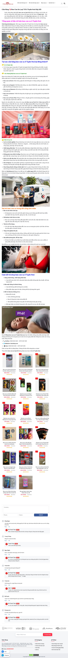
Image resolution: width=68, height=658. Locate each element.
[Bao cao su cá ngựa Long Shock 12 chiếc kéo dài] (9, 458)
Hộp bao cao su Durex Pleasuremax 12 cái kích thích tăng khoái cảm (25, 420)
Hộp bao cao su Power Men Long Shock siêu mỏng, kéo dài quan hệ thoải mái (42, 395)
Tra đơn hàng (47, 634)
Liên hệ (37, 649)
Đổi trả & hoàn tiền (56, 649)
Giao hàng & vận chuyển (57, 643)
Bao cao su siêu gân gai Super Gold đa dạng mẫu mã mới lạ (25, 444)
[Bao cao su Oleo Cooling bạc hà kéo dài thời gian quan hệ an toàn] (26, 360)
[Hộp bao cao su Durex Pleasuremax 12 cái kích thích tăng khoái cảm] (26, 409)
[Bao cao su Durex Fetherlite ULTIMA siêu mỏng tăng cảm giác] (26, 458)
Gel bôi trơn (51, 2)
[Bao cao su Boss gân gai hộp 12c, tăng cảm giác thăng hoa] (42, 409)
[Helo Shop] (8, 3)
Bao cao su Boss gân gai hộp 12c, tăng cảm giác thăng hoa (42, 420)
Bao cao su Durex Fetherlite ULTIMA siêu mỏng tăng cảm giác (25, 468)
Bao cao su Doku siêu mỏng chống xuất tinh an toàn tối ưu (9, 493)
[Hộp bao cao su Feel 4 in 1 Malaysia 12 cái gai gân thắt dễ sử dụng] (9, 409)
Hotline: (8, 649)
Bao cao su (43, 2)
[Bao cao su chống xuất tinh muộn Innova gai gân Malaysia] (9, 433)
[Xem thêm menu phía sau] (62, 3)
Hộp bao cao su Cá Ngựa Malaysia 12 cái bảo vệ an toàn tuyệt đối (26, 395)
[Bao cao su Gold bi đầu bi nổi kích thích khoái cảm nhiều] (9, 385)
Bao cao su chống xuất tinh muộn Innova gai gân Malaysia (9, 444)
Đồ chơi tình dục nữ (22, 2)
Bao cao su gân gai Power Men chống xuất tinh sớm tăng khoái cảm (42, 371)
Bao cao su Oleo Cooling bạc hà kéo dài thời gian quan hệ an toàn (26, 371)
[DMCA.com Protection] (34, 655)
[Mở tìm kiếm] (64, 3)
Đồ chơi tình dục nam (34, 2)
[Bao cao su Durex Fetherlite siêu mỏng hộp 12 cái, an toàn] (42, 458)
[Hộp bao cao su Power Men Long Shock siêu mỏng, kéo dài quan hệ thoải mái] (42, 385)
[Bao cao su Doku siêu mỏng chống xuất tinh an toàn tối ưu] (9, 482)
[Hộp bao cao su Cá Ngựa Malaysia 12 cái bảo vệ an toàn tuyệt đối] (26, 385)
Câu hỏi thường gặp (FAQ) (58, 647)
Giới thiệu (37, 647)
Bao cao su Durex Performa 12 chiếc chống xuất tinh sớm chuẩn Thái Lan (9, 371)
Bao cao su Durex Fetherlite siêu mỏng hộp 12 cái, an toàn (42, 468)
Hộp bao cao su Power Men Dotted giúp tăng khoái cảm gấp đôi (42, 444)
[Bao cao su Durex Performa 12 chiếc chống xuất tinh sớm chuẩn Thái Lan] (9, 360)
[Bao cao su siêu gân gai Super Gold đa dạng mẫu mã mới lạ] (26, 433)
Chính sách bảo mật (39, 645)
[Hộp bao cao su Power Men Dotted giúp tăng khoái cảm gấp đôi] (42, 433)
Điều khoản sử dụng (39, 643)
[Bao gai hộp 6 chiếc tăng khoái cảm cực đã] (26, 482)
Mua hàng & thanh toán (57, 645)
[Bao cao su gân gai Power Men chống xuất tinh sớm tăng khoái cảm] (42, 360)
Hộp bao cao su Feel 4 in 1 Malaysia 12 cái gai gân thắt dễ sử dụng (9, 420)
